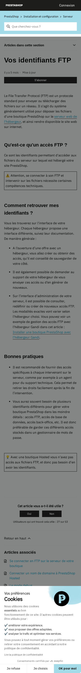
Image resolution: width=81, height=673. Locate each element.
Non (51, 513)
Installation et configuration (41, 16)
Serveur (68, 16)
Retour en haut (15, 538)
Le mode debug (21, 585)
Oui (29, 513)
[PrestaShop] (14, 5)
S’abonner (40, 80)
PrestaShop (11, 16)
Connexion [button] (67, 5)
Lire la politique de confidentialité (23, 654)
